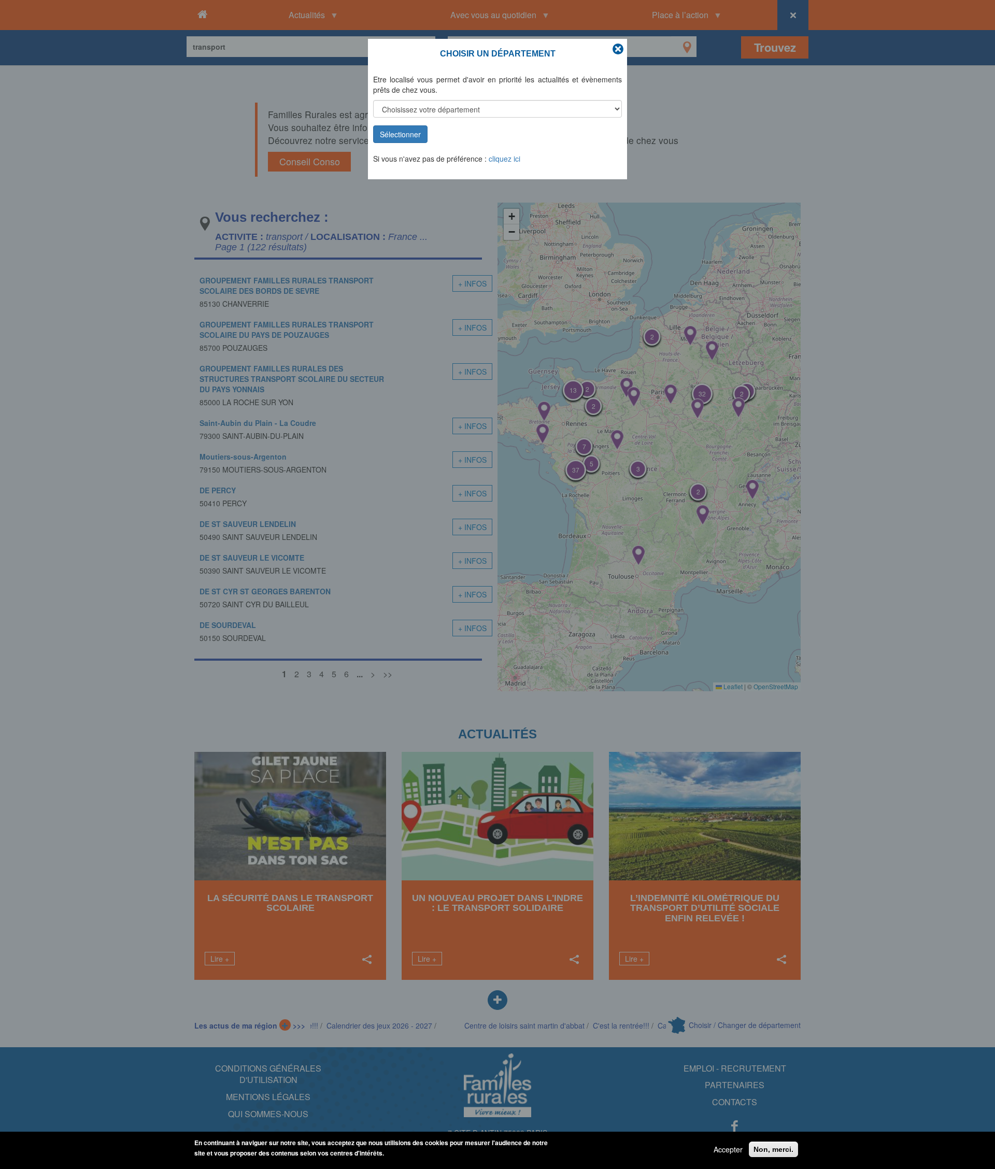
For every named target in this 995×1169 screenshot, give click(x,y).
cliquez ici (504, 158)
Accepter (728, 1149)
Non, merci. (773, 1149)
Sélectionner (400, 134)
